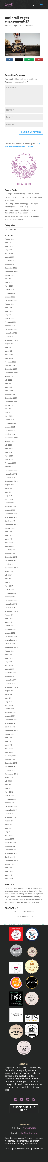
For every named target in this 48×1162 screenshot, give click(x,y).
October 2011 (10, 813)
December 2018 (11, 513)
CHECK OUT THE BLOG (24, 1109)
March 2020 (9, 459)
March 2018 (9, 546)
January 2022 (10, 394)
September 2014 (11, 687)
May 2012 (8, 788)
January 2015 (10, 676)
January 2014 (10, 716)
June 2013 (8, 741)
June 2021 (8, 409)
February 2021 (10, 423)
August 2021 (9, 405)
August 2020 (9, 441)
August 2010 (9, 864)
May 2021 (8, 412)
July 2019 (8, 488)
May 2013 (8, 745)
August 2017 (9, 571)
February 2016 (10, 629)
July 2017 (8, 575)
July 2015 (8, 654)
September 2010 (11, 860)
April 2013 (9, 748)
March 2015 (9, 669)
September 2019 (11, 481)
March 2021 (9, 420)
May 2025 (8, 282)
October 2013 (10, 727)
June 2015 (8, 658)
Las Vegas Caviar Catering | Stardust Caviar (22, 194)
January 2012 (10, 803)
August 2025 (9, 275)
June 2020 (8, 448)
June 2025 (8, 279)
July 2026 (8, 243)
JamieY (9, 25)
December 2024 (11, 300)
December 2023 (11, 329)
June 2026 (8, 246)
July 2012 (8, 781)
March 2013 (9, 752)
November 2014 (11, 680)
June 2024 (8, 311)
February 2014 (10, 712)
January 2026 (10, 264)
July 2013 (8, 738)
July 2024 (8, 308)
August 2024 (9, 304)
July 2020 (8, 445)
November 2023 (11, 333)
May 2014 (8, 701)
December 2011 (11, 806)
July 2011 (8, 824)
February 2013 (10, 756)
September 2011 (11, 817)
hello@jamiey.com (27, 916)
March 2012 (9, 795)
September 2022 (11, 373)
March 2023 (9, 358)
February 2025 (10, 293)
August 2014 (9, 691)
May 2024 (8, 315)
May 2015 (8, 662)
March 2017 (9, 589)
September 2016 (11, 611)
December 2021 (11, 398)
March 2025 (9, 289)
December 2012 (11, 763)
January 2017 (10, 597)
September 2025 (11, 271)
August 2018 (9, 528)
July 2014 (8, 694)
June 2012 (8, 785)
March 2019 (9, 503)
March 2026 (9, 257)
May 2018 (8, 539)
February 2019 (10, 506)
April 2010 (9, 879)
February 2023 (10, 362)
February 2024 (10, 322)
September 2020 (11, 438)
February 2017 (10, 593)
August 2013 (9, 734)
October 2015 (10, 644)
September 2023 (11, 340)
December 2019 (11, 470)
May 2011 (8, 831)
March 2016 (9, 626)
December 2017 (11, 557)
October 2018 (10, 521)
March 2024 (9, 318)
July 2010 (8, 868)
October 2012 (10, 770)
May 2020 (8, 452)
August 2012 (9, 777)
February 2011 (10, 842)
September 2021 (11, 402)
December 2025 (11, 268)
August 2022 (9, 376)
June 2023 (8, 347)
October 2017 (10, 564)
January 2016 (10, 633)
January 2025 (10, 297)
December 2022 (11, 369)
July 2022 (8, 380)
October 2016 (10, 607)
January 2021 (10, 427)
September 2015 (11, 647)
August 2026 (9, 239)
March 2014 (9, 709)
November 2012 (11, 766)
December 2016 (11, 600)
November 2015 (11, 640)
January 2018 (10, 553)
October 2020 (10, 434)
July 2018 (8, 532)
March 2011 (9, 839)
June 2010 (8, 871)
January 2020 (10, 467)
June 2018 (8, 535)
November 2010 (11, 853)
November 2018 (11, 517)
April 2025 (9, 286)
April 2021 (9, 416)
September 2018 (11, 524)
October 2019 (10, 477)
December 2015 (11, 636)
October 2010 (10, 857)
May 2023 (8, 351)
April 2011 (9, 835)
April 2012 (9, 792)
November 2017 (11, 561)
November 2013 (11, 723)
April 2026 (9, 253)
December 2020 (11, 430)
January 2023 (10, 365)
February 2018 (10, 550)
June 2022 (8, 383)
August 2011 (9, 821)
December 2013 (11, 720)
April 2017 (9, 586)
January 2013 (10, 759)
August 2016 (9, 615)
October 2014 (10, 683)
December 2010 (11, 850)
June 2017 (8, 579)
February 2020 (10, 463)
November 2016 (11, 604)
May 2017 (8, 582)
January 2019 (10, 510)
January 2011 (10, 846)
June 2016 (8, 618)
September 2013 (11, 730)
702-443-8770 (28, 912)
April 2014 (9, 705)
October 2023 (10, 336)
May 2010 (8, 875)
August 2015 (9, 651)
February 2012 (10, 799)
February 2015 (10, 672)
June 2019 (8, 492)
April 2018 (9, 542)
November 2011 (11, 810)
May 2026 (8, 250)
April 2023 (9, 354)
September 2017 (11, 568)
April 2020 (9, 456)
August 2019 (9, 485)
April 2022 (9, 391)
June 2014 (8, 698)
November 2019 (11, 474)
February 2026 (10, 261)
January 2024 (10, 326)
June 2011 (8, 828)
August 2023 (9, 344)
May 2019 (8, 495)
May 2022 (8, 387)
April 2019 (9, 499)
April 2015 (9, 665)
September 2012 (11, 774)
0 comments (29, 25)
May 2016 (8, 622)
